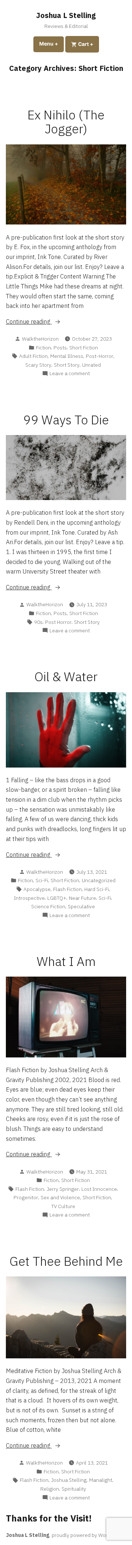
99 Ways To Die (66, 420)
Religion (49, 1488)
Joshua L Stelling (66, 15)
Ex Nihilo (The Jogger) (65, 122)
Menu (51, 44)
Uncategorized (98, 880)
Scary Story (38, 365)
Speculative (81, 906)
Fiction (43, 347)
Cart (88, 44)
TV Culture (63, 1206)
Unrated (91, 365)
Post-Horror (99, 356)
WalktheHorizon (40, 338)
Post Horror (58, 622)
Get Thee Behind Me (66, 1261)
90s (38, 622)
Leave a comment (70, 373)
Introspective (29, 898)
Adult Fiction (33, 356)
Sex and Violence (60, 1197)
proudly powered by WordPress (88, 1535)
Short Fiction (83, 347)
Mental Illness (66, 356)
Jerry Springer (63, 1189)
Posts (60, 347)
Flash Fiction (67, 889)
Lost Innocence (99, 1189)
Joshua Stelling (69, 1480)
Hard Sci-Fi (96, 889)
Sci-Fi (42, 880)
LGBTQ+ (56, 898)
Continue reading (40, 322)
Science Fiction (48, 906)
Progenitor (26, 1197)
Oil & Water (66, 676)
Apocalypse (37, 889)
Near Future (82, 898)
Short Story (67, 365)
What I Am (66, 961)
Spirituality (74, 1488)
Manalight (100, 1480)
